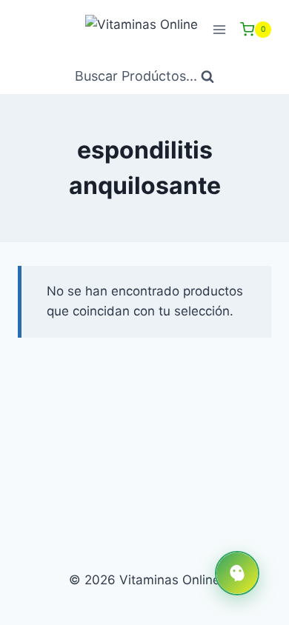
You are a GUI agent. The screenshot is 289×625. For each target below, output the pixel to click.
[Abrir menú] (219, 29)
